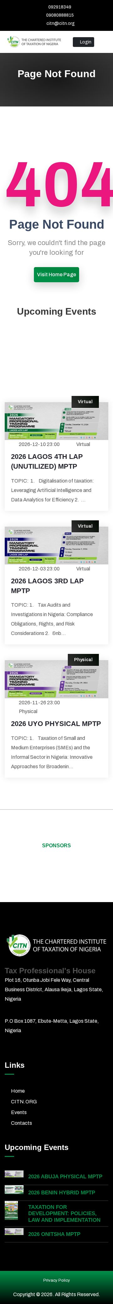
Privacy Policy (56, 1280)
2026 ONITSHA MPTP (54, 1234)
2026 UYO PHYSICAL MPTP (56, 724)
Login (85, 42)
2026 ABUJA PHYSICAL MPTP (65, 1177)
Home (18, 1091)
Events (19, 1112)
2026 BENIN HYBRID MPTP (61, 1193)
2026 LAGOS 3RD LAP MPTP (47, 586)
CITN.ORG (24, 1101)
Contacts (21, 1123)
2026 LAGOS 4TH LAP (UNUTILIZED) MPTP (47, 461)
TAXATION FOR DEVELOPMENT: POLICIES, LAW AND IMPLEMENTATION (64, 1213)
